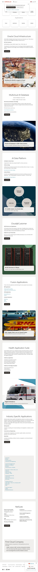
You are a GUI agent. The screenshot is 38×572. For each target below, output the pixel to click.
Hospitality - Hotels (8, 473)
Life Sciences (7, 476)
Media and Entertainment (9, 478)
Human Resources (7, 294)
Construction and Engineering (10, 461)
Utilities (6, 488)
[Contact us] (35, 1)
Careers (13, 566)
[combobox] (21, 2)
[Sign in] (33, 1)
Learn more (7, 51)
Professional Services (9, 481)
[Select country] (31, 1)
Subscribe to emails (18, 566)
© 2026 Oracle (4, 564)
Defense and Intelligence (9, 464)
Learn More (7, 179)
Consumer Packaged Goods (10, 463)
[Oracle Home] (7, 1)
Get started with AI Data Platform (9, 177)
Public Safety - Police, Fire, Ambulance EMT (13, 482)
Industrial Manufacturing (9, 475)
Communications (8, 460)
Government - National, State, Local (11, 469)
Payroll (5, 295)
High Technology (8, 472)
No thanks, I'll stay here (20, 7)
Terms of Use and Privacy (11, 564)
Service (5, 301)
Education (7, 466)
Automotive (7, 457)
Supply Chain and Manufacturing (9, 290)
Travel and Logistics (8, 487)
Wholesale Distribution (9, 489)
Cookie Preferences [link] (4, 566)
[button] (3, 1)
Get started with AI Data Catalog (9, 170)
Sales (5, 300)
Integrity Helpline (24, 566)
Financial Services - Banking (10, 467)
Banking (6, 459)
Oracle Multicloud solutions (9, 109)
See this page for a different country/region (12, 9)
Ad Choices (9, 566)
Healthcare (7, 470)
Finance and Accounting (8, 288)
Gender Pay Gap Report (19, 564)
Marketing (6, 299)
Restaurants (7, 483)
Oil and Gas (7, 479)
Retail (6, 485)
